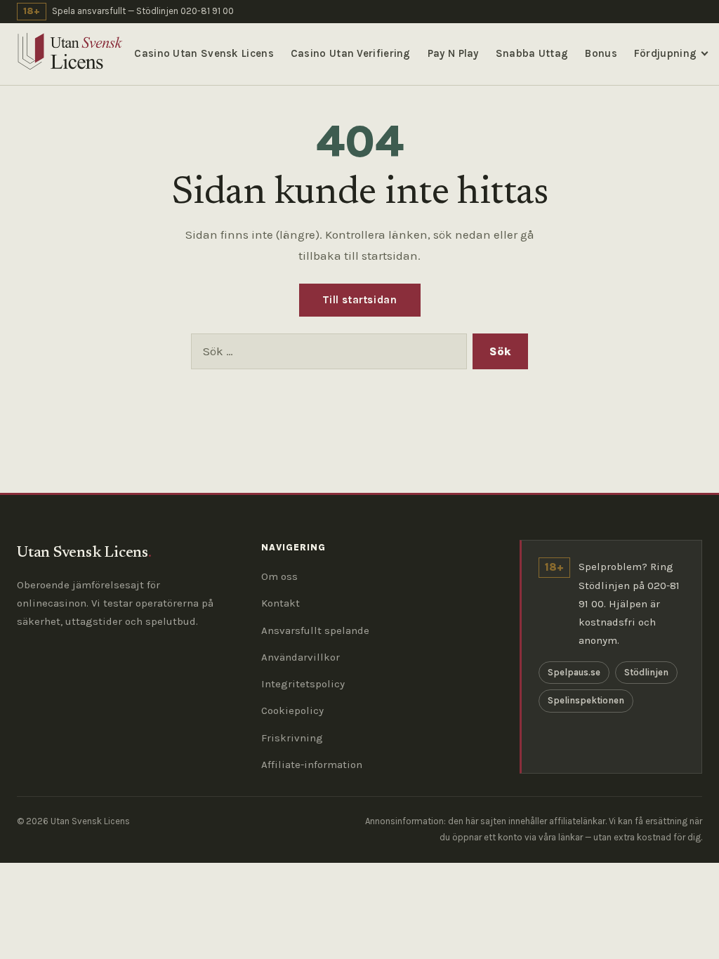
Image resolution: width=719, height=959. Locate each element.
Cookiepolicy (292, 710)
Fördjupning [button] (665, 53)
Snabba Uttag (532, 53)
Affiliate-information (311, 764)
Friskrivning (292, 738)
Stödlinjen (646, 672)
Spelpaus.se (574, 672)
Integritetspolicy (303, 683)
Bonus (601, 53)
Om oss (279, 576)
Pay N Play (453, 53)
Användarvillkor (300, 657)
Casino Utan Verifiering (351, 53)
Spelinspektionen (586, 700)
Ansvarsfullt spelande (315, 630)
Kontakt (280, 603)
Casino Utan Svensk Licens (204, 53)
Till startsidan (359, 299)
